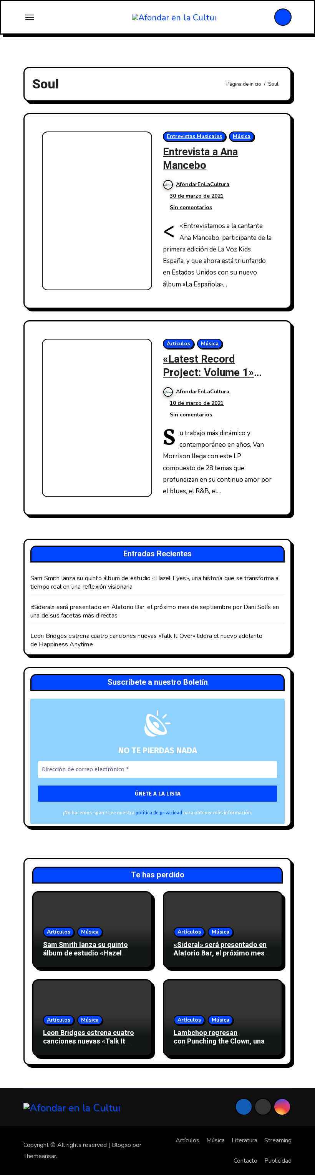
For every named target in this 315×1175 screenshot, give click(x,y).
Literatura (244, 1140)
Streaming (278, 1140)
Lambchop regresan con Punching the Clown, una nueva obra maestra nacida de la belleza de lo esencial (222, 1045)
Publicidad (278, 1161)
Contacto (245, 1161)
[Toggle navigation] (29, 17)
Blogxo (121, 1145)
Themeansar (39, 1156)
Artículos (178, 343)
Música (241, 136)
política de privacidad (159, 813)
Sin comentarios (191, 207)
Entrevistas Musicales (194, 136)
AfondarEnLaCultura (202, 184)
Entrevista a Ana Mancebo (200, 159)
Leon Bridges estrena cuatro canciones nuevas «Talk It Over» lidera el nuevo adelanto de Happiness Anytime (91, 1045)
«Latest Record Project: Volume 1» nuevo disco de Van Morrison (208, 379)
